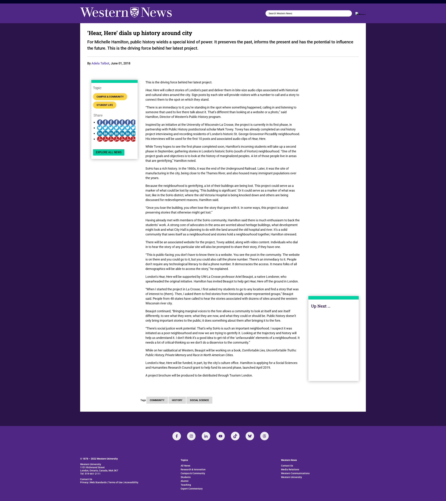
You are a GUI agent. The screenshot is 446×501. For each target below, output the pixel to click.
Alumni (185, 481)
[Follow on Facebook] (177, 436)
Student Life (105, 105)
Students (186, 477)
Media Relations (290, 469)
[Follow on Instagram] (191, 436)
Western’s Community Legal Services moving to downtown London (333, 343)
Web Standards (98, 482)
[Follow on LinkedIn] (206, 436)
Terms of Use (115, 482)
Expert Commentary (192, 488)
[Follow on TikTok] (235, 436)
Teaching (186, 485)
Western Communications (295, 473)
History (177, 400)
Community (157, 400)
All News (185, 465)
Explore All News (109, 152)
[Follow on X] (250, 436)
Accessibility (131, 482)
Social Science (199, 400)
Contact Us (86, 479)
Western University (291, 477)
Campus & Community (110, 96)
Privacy (84, 482)
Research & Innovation (193, 469)
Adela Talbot (100, 63)
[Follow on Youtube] (220, 436)
